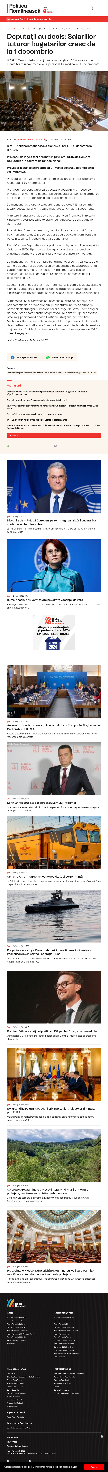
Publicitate (12, 1437)
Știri (28, 29)
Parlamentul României (62, 1383)
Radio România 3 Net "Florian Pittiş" (20, 1334)
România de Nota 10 (14, 1400)
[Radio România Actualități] (30, 8)
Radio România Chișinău (16, 1337)
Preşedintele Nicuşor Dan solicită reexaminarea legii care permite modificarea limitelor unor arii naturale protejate (54, 1245)
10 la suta (92, 373)
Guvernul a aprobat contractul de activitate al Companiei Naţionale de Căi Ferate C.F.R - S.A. (54, 407)
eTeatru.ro (11, 1344)
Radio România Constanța (64, 1327)
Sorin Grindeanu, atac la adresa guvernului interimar (54, 414)
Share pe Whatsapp (62, 357)
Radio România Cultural (16, 1324)
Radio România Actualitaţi (17, 1317)
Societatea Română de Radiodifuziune (69, 1374)
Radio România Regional (16, 1393)
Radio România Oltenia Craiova (66, 1330)
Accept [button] (94, 1467)
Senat (56, 1387)
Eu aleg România (13, 1396)
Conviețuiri (11, 1374)
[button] (78, 1467)
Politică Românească (15, 1387)
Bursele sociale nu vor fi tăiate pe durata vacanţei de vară (54, 400)
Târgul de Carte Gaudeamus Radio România (23, 1377)
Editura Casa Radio (14, 1380)
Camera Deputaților (61, 1390)
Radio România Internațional (18, 1330)
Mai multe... (14, 435)
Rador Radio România (15, 1417)
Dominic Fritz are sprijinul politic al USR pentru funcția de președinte (54, 1004)
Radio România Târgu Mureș (65, 1340)
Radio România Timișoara (64, 1344)
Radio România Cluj (61, 1324)
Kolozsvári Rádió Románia (64, 1350)
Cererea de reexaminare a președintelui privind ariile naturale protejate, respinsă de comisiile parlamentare (54, 1164)
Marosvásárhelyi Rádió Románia (66, 1353)
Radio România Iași (61, 1334)
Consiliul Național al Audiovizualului (67, 1393)
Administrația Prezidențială (64, 1377)
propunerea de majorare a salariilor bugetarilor (65, 373)
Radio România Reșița (62, 1337)
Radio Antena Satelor (15, 1321)
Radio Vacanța (59, 1357)
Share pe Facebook (27, 357)
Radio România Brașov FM (64, 1317)
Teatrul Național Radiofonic (17, 1340)
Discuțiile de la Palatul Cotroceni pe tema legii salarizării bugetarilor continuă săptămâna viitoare (54, 393)
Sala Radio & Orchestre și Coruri (19, 1428)
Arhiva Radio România (15, 1383)
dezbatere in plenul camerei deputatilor (25, 373)
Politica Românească (15, 29)
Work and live (12, 1406)
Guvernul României (61, 1380)
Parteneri (12, 1442)
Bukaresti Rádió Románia (63, 1347)
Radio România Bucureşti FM (65, 1321)
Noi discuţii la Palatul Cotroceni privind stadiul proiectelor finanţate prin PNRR (54, 1083)
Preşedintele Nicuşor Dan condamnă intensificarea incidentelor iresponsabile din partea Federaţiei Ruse (54, 427)
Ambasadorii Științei (15, 1403)
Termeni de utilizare (17, 1446)
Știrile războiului (13, 1390)
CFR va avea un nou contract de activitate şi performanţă (54, 420)
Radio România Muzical (16, 1327)
